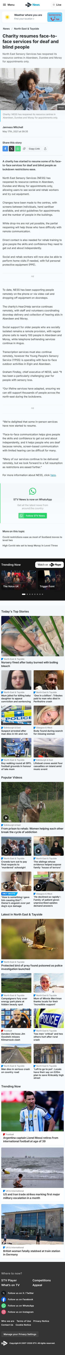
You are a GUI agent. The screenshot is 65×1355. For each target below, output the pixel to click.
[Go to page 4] (32, 594)
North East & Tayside (26, 28)
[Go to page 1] (23, 594)
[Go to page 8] (42, 594)
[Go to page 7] (40, 594)
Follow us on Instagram (21, 1312)
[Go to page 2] (27, 594)
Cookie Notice (23, 1324)
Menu (11, 4)
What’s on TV (10, 1285)
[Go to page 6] (37, 594)
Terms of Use (24, 1321)
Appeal (37, 1285)
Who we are (7, 1321)
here (53, 475)
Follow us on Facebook (20, 1299)
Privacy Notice (41, 1321)
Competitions (41, 1280)
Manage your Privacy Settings (20, 1334)
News (6, 28)
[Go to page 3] (29, 594)
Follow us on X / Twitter (21, 1293)
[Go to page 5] (34, 594)
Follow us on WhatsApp (21, 1305)
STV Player (9, 1280)
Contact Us (7, 1324)
